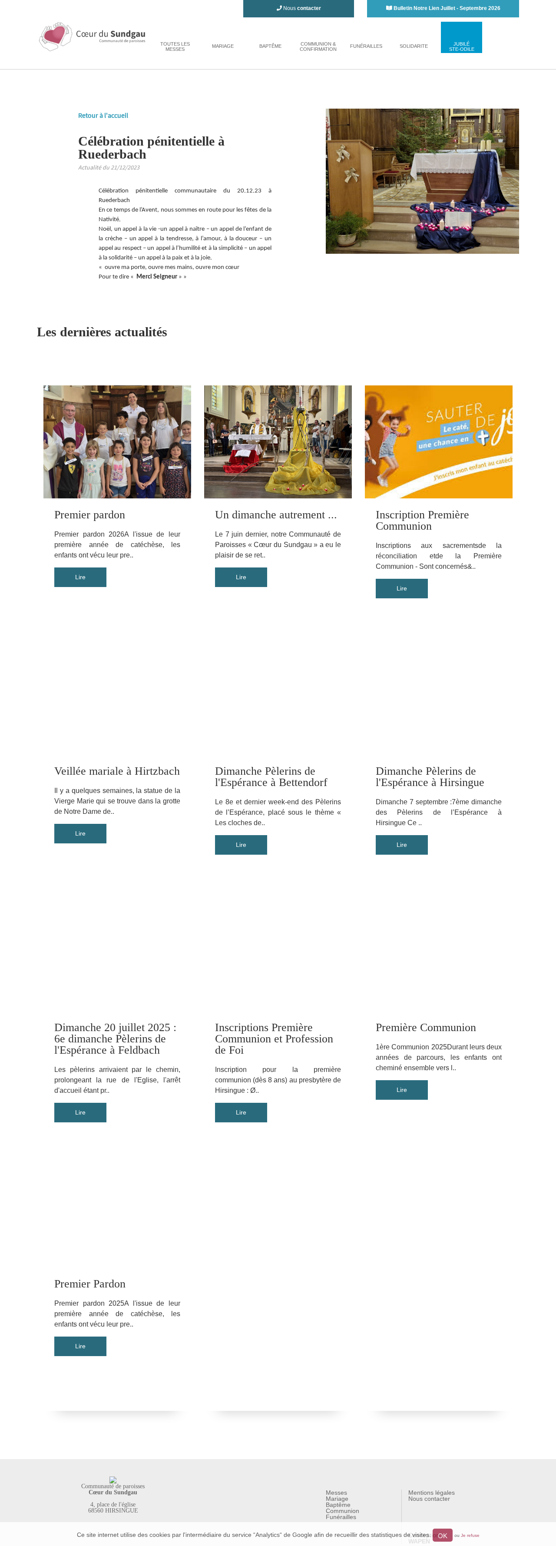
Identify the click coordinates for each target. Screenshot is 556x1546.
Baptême (338, 1504)
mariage (223, 46)
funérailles (366, 46)
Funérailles (341, 1516)
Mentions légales (431, 1492)
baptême (270, 46)
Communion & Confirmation (318, 46)
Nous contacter (429, 1498)
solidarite (414, 46)
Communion (342, 1510)
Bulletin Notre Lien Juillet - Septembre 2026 (447, 8)
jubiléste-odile (461, 46)
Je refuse (470, 1535)
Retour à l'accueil (103, 115)
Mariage (337, 1498)
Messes (336, 1492)
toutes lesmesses (175, 46)
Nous (301, 8)
